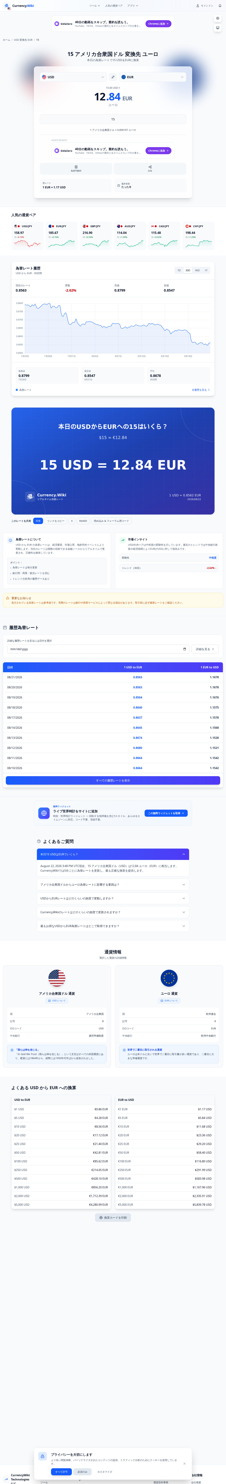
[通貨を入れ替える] (113, 77)
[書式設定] (218, 18)
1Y (206, 270)
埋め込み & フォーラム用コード (111, 520)
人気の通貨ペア (114, 5)
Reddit (83, 520)
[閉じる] (184, 1463)
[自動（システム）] (218, 28)
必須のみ (82, 1471)
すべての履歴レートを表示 (113, 780)
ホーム (6, 39)
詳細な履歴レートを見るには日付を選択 (29, 640)
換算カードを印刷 (115, 1217)
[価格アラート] (220, 5)
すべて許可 (61, 1471)
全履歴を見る (199, 389)
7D (179, 270)
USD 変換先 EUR (23, 39)
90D (197, 270)
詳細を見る (203, 649)
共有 (38, 520)
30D (188, 270)
